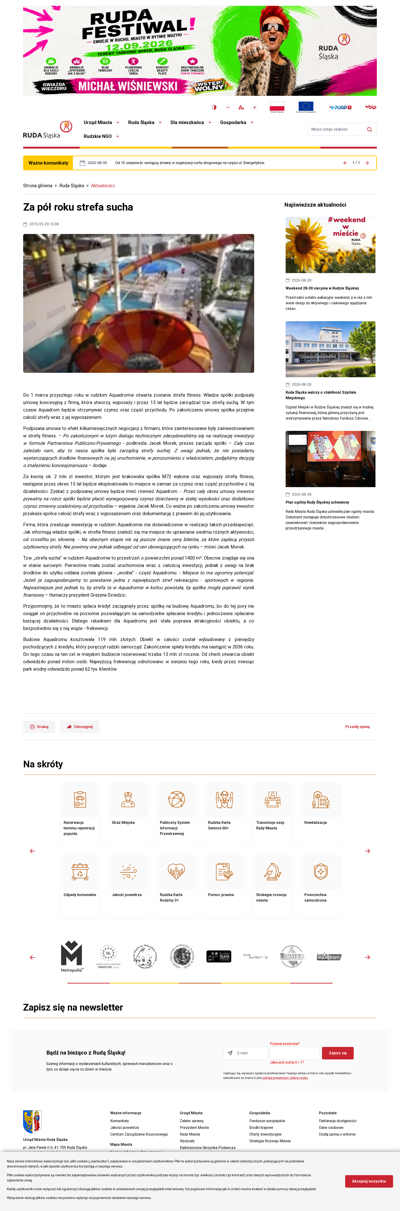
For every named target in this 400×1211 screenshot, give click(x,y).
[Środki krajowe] (277, 107)
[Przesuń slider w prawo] (367, 851)
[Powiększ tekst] (254, 107)
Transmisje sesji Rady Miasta (273, 815)
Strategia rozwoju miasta (273, 887)
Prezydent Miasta (194, 1127)
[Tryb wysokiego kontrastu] (214, 107)
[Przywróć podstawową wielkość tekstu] (241, 107)
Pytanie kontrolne (285, 1044)
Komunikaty (119, 1121)
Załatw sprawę (191, 1121)
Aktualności (103, 185)
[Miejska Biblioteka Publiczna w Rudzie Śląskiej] (182, 956)
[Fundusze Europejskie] (306, 107)
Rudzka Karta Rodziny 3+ (176, 887)
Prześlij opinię (357, 727)
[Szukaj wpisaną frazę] (371, 129)
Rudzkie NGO (98, 136)
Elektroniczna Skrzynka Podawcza (207, 1148)
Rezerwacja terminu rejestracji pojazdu (80, 815)
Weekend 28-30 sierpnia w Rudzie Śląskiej (330, 264)
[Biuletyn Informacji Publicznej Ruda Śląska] (370, 107)
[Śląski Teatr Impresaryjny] (219, 956)
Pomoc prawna (224, 887)
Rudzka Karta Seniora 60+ (224, 815)
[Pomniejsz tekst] (228, 107)
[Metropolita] (71, 956)
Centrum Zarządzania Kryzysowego (139, 1134)
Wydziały (187, 1141)
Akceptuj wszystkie (369, 1181)
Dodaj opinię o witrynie (337, 1134)
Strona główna (37, 185)
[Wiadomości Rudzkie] (292, 956)
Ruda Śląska (141, 122)
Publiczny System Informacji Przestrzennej (176, 815)
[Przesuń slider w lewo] (32, 851)
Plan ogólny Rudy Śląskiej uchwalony (330, 481)
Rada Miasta (190, 1134)
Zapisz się (338, 1053)
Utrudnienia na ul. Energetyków (190, 163)
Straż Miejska (128, 815)
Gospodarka (233, 122)
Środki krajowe (261, 1127)
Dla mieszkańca (187, 122)
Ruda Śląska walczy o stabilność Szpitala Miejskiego (330, 371)
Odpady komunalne (80, 887)
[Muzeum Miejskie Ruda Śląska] (145, 956)
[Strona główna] (47, 129)
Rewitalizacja (321, 815)
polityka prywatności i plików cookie (285, 1078)
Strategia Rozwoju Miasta (270, 1141)
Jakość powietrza (128, 887)
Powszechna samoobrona (321, 887)
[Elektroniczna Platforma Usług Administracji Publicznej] (340, 107)
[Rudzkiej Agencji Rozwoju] (108, 956)
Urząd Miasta (98, 122)
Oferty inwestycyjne (265, 1134)
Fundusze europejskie (267, 1121)
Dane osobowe (331, 1127)
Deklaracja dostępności (337, 1121)
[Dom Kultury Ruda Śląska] (255, 956)
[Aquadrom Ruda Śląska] (329, 956)
